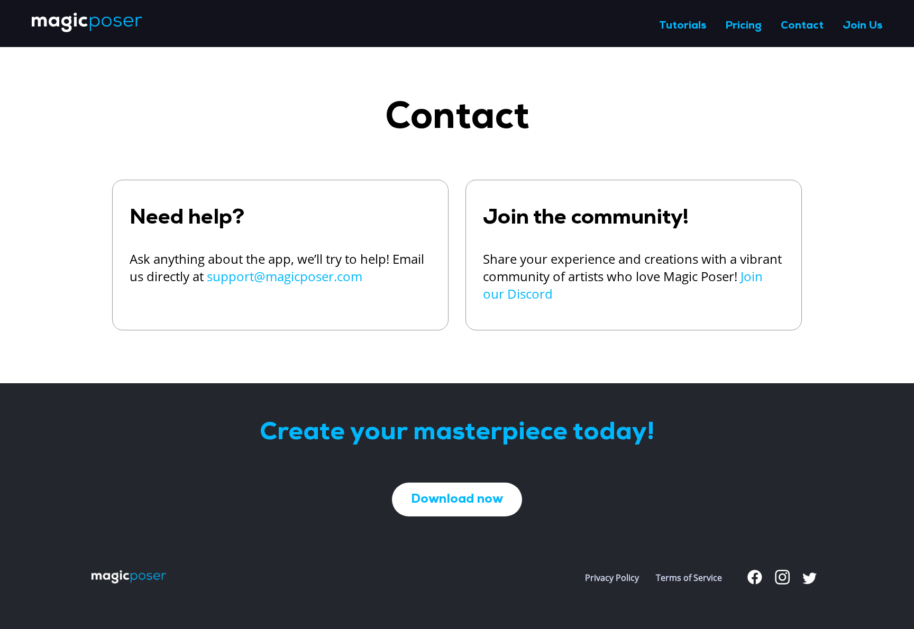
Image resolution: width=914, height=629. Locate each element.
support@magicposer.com (284, 276)
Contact (802, 26)
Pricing (743, 26)
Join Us (862, 26)
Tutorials (682, 26)
